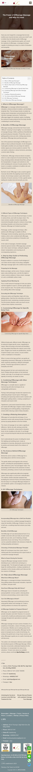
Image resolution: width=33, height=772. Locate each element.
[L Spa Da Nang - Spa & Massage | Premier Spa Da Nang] (16, 3)
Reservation (5, 713)
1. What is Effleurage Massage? (11, 81)
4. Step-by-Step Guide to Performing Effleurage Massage (15, 85)
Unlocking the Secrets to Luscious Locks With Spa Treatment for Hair (8, 697)
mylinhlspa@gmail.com (13, 679)
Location (9, 715)
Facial (19, 713)
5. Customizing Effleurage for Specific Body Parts (15, 88)
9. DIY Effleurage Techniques (10, 98)
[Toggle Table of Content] (28, 78)
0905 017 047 (11, 729)
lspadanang (12, 673)
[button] (30, 3)
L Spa (10, 682)
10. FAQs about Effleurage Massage (12, 100)
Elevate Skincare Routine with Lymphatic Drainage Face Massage (24, 697)
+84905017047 (13, 676)
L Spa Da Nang (20, 652)
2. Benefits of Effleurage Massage (11, 82)
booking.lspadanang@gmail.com (16, 738)
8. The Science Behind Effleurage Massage (14, 96)
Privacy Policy (24, 715)
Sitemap (16, 715)
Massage (13, 713)
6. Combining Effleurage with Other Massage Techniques (14, 91)
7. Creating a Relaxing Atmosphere (12, 94)
